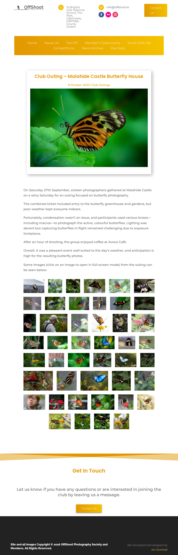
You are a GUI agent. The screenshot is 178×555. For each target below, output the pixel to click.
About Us (51, 43)
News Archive (92, 48)
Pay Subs (118, 48)
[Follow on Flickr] (108, 14)
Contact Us (155, 10)
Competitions (63, 48)
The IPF (72, 43)
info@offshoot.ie (118, 7)
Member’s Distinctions (102, 43)
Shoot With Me (139, 43)
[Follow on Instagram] (115, 14)
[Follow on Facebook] (101, 14)
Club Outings (101, 85)
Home (32, 43)
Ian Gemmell (159, 549)
